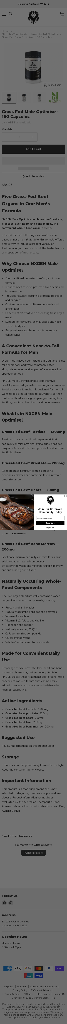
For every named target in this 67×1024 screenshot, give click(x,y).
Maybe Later (50, 527)
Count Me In (50, 523)
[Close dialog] (65, 496)
